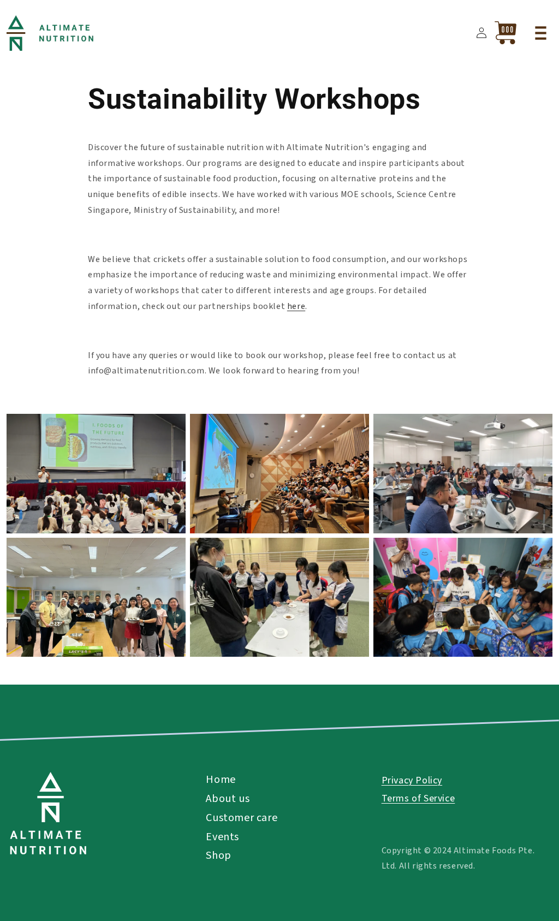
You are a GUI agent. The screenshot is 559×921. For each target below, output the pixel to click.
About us (227, 798)
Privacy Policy (412, 780)
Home (220, 779)
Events (222, 837)
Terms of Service (418, 798)
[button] (540, 33)
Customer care (241, 817)
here (296, 306)
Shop (218, 855)
